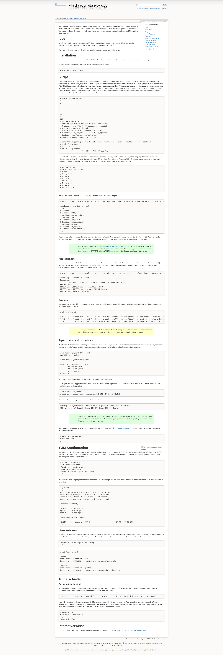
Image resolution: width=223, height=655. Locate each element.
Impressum (124, 646)
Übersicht (165, 8)
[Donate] (108, 650)
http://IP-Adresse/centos (123, 428)
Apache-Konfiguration (152, 38)
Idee (146, 27)
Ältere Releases (151, 42)
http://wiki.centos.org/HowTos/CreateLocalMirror (131, 630)
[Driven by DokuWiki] (151, 650)
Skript (146, 32)
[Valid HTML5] (130, 650)
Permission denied (152, 47)
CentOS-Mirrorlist (111, 246)
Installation (148, 30)
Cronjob (148, 36)
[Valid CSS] (139, 650)
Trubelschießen (150, 45)
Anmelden (164, 2)
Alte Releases (150, 34)
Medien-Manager (154, 8)
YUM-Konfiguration (151, 40)
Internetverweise (150, 49)
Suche (165, 5)
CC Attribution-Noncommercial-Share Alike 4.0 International (143, 643)
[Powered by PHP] (118, 650)
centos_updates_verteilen (77, 18)
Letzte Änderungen (142, 8)
